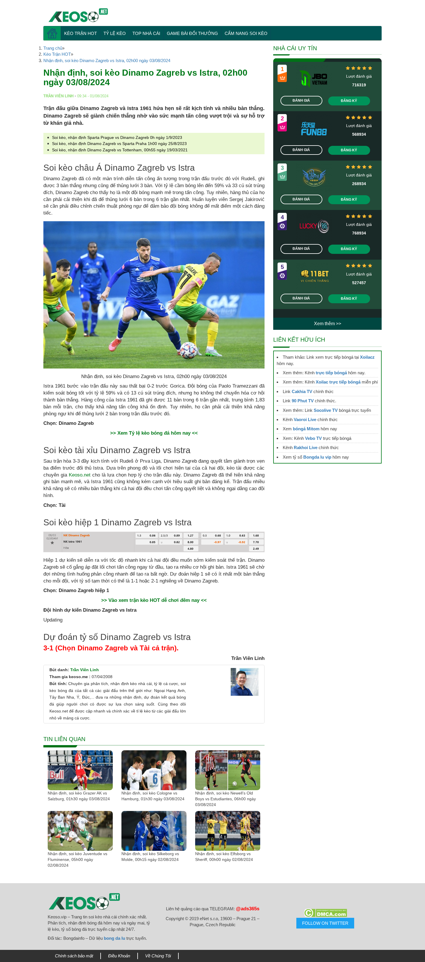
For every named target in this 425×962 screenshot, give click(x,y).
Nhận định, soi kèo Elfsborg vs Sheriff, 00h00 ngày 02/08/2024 (224, 856)
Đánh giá (301, 100)
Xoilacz (367, 357)
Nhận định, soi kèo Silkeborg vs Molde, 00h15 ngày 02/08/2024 (150, 856)
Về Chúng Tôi (158, 955)
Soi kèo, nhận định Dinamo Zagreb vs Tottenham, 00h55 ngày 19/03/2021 (120, 150)
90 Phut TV (303, 400)
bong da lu (114, 938)
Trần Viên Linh (84, 669)
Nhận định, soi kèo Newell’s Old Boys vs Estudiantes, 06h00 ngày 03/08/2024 (225, 799)
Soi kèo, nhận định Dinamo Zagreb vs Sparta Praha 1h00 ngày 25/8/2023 (119, 143)
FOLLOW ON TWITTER (325, 923)
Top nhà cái (146, 33)
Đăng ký (349, 101)
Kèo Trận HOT (80, 33)
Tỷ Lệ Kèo (115, 33)
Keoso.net (79, 475)
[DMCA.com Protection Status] (325, 913)
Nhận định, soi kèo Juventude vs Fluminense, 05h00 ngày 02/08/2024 (77, 859)
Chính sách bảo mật (74, 955)
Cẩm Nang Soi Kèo (246, 33)
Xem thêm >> (327, 323)
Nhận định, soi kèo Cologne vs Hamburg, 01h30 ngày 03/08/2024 (152, 796)
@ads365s (247, 908)
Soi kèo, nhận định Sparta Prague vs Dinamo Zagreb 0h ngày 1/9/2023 (117, 137)
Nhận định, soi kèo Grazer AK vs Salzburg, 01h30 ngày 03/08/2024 (79, 796)
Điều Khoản (119, 955)
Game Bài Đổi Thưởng (192, 33)
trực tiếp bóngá (331, 372)
